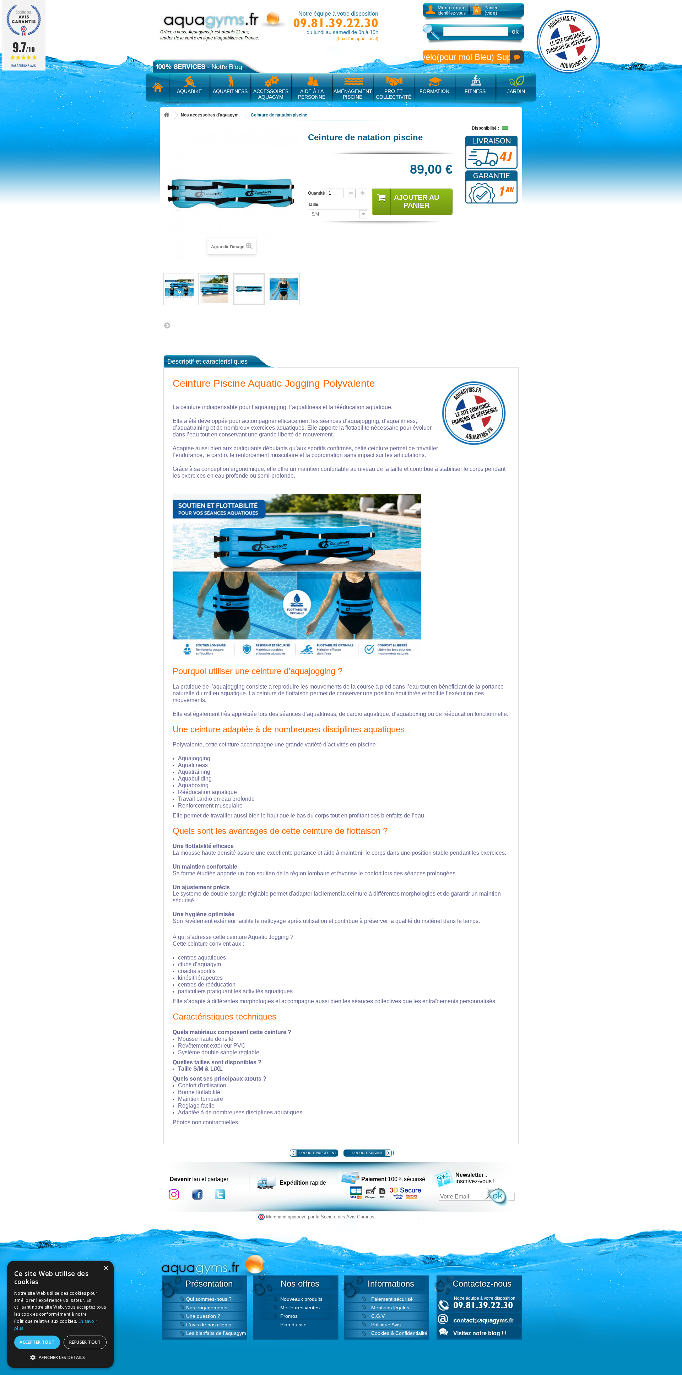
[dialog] (60, 1314)
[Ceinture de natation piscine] (179, 289)
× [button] (105, 1268)
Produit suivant (367, 1153)
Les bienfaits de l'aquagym (216, 1333)
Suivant (166, 325)
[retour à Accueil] (166, 115)
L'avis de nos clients (208, 1324)
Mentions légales (390, 1307)
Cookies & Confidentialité (399, 1333)
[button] (60, 1357)
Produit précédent (317, 1153)
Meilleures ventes (300, 1307)
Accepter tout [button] (37, 1342)
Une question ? (203, 1316)
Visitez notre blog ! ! (480, 1333)
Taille (313, 204)
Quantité (316, 193)
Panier (491, 10)
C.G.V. (378, 1316)
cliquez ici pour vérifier (400, 1216)
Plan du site (293, 1324)
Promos (289, 1316)
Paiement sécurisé (392, 1299)
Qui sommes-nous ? (209, 1299)
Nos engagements (206, 1307)
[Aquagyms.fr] (223, 26)
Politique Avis (386, 1324)
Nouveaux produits (301, 1299)
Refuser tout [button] (85, 1342)
